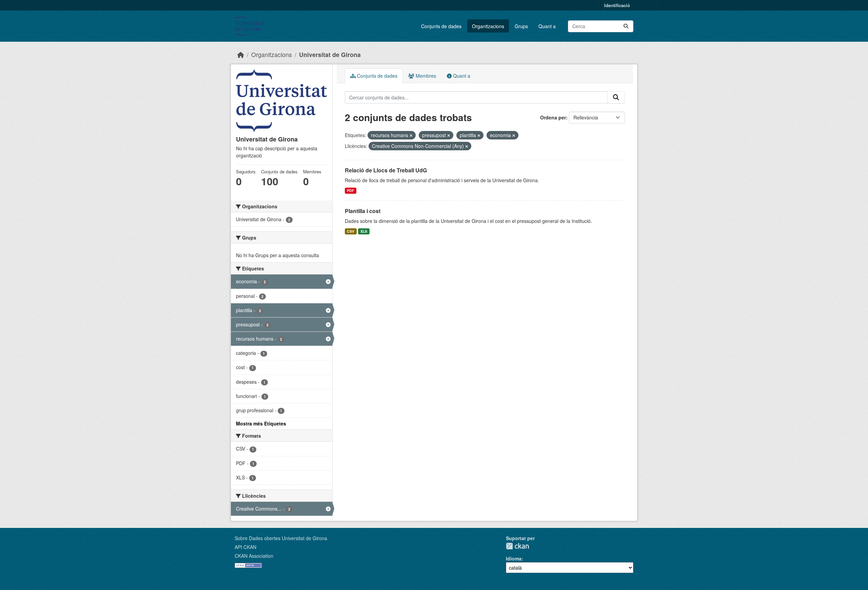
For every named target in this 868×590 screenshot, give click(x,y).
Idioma (513, 558)
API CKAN (245, 547)
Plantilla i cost (362, 211)
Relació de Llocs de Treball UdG (386, 170)
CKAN (517, 546)
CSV (350, 231)
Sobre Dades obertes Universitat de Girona (281, 538)
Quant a (547, 26)
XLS (363, 231)
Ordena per (553, 117)
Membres (425, 75)
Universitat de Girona (330, 54)
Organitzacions (488, 26)
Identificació (617, 5)
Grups (521, 26)
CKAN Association (254, 555)
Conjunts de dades (441, 26)
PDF (350, 190)
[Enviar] (626, 26)
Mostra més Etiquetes (261, 423)
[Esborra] (411, 135)
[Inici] (240, 54)
